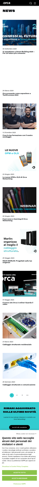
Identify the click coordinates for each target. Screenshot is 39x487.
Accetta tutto (19, 472)
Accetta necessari (19, 478)
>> (27, 395)
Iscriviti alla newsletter (19, 427)
